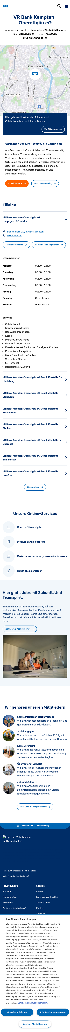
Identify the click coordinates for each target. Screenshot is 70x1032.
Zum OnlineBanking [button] (43, 183)
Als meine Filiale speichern (47, 244)
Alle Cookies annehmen (53, 1012)
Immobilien (8, 902)
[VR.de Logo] (17, 6)
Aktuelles (40, 913)
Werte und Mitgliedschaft (15, 908)
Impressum (42, 1003)
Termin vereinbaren (14, 244)
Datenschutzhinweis (27, 1003)
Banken (39, 891)
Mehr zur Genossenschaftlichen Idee (19, 871)
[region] (35, 973)
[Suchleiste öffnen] (59, 6)
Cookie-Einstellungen (35, 1024)
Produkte (7, 891)
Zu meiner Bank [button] (15, 183)
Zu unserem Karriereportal (18, 629)
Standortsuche (43, 902)
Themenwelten (9, 897)
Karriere (40, 908)
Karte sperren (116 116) (47, 897)
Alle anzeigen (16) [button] (35, 487)
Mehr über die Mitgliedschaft (33, 806)
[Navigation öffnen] (66, 6)
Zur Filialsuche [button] (51, 129)
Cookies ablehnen (17, 1012)
